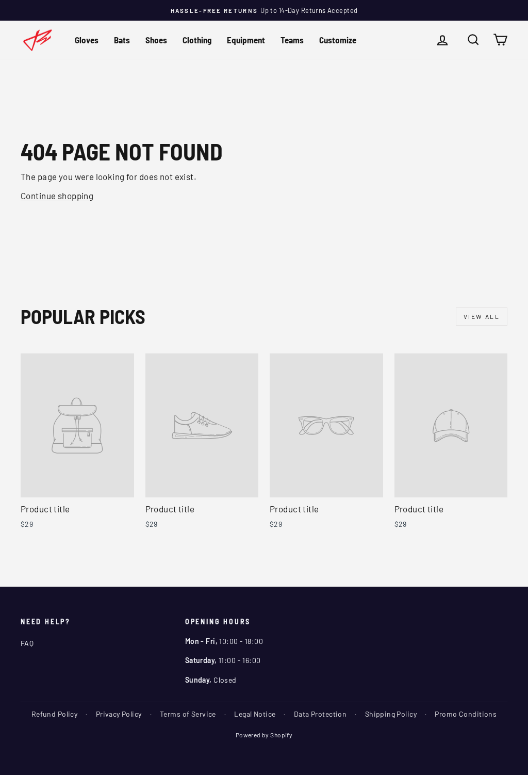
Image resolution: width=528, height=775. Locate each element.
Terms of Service (188, 713)
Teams (292, 40)
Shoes (156, 40)
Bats (122, 40)
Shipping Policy (391, 713)
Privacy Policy (119, 713)
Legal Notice (254, 713)
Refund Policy (54, 713)
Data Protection (320, 713)
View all (482, 316)
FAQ (27, 643)
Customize (337, 40)
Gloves (86, 40)
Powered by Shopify (264, 734)
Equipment (246, 40)
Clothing (197, 40)
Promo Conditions (466, 713)
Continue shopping (57, 195)
